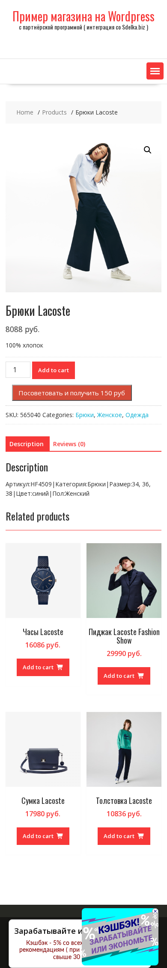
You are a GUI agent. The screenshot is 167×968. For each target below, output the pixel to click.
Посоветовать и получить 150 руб (71, 392)
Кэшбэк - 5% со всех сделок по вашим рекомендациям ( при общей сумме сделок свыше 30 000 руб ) (79, 950)
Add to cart (53, 370)
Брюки (84, 415)
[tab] (26, 444)
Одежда (137, 415)
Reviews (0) (69, 444)
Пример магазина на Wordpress (83, 16)
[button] (155, 70)
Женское (109, 415)
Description (26, 444)
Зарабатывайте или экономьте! (76, 931)
